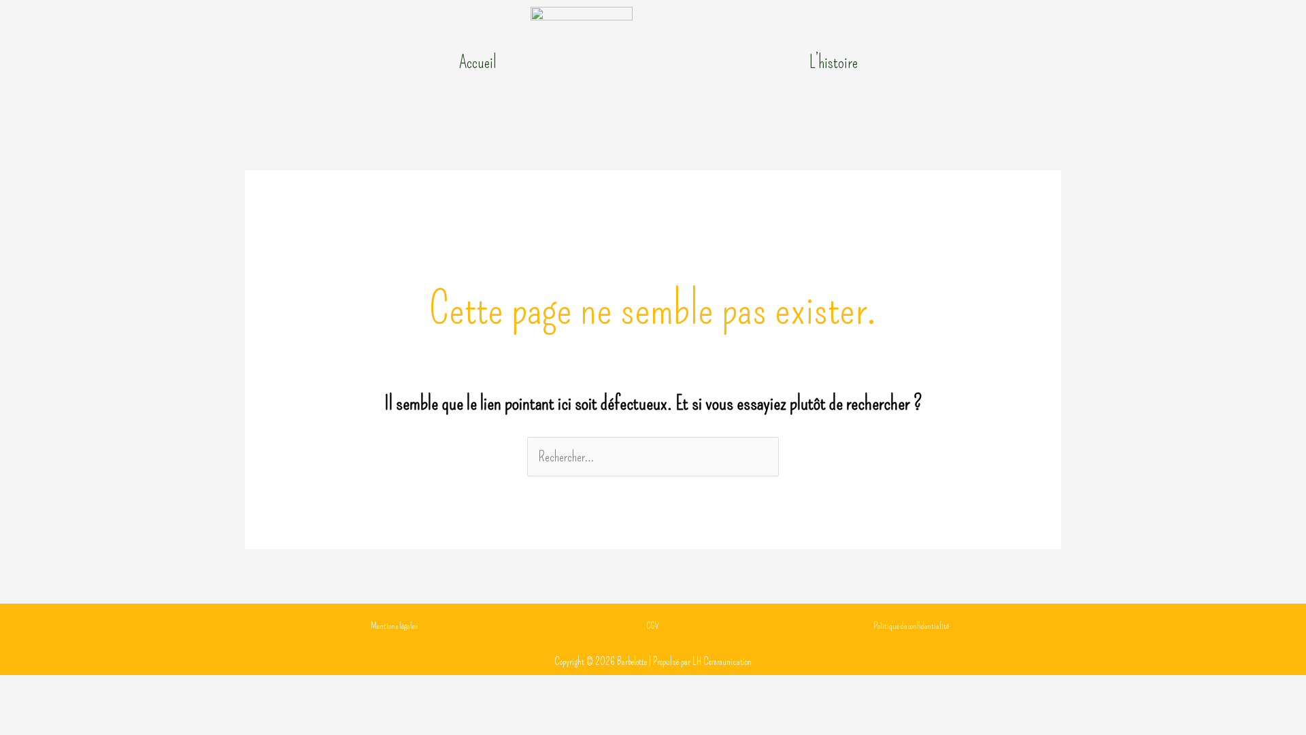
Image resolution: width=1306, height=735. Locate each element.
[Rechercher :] (653, 456)
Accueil (478, 62)
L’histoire (833, 62)
